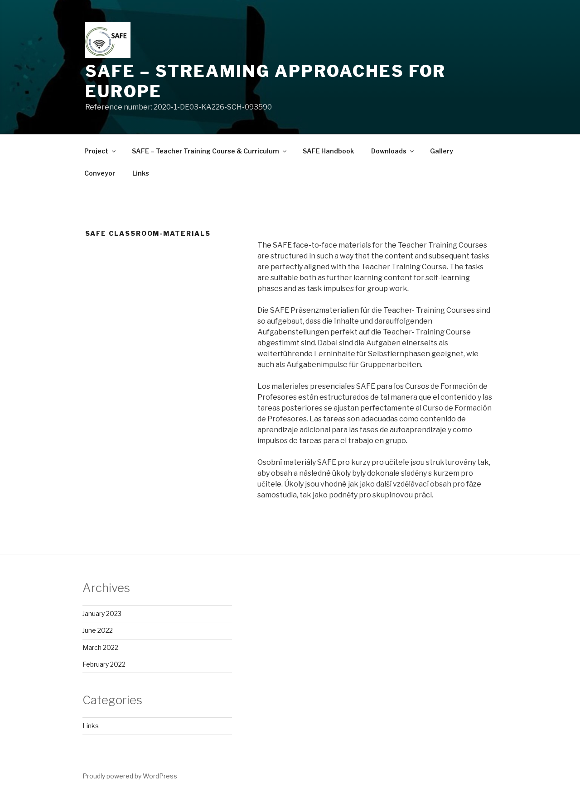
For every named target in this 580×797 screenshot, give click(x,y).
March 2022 (100, 647)
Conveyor (99, 173)
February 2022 (104, 664)
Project (96, 151)
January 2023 (101, 613)
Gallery (441, 151)
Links (140, 173)
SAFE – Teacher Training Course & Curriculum (205, 151)
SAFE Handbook (328, 151)
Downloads (388, 151)
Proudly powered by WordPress (129, 776)
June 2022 (97, 630)
